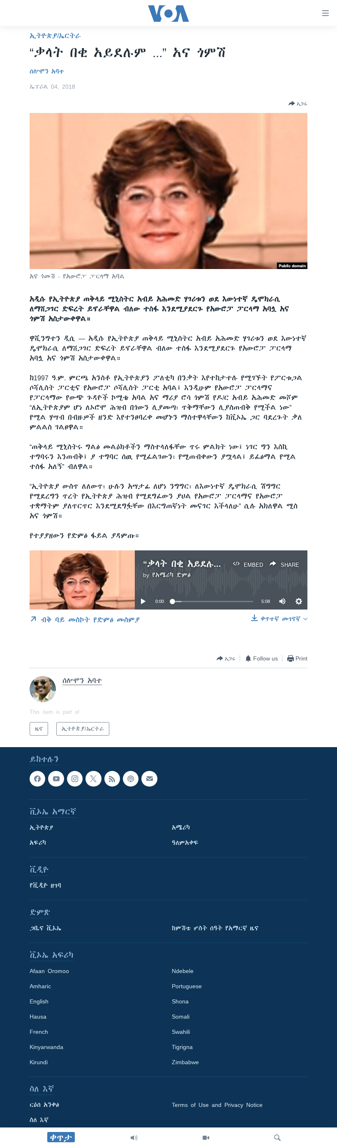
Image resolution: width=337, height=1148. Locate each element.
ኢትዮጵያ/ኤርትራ (55, 36)
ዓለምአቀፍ (185, 843)
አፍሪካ (38, 843)
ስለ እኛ (39, 1120)
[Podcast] (130, 779)
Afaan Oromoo (49, 971)
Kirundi (39, 1062)
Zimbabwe (185, 1062)
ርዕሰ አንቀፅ (44, 1105)
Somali (180, 1017)
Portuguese (187, 986)
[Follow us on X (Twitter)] (93, 779)
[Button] (298, 103)
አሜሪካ (181, 828)
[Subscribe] (149, 779)
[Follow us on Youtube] (56, 779)
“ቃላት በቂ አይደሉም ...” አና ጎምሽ (210, 564)
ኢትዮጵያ (41, 828)
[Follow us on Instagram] (75, 779)
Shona (180, 1001)
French (39, 1032)
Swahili (181, 1032)
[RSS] (112, 779)
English (39, 1001)
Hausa (38, 1017)
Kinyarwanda (46, 1047)
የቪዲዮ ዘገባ (45, 886)
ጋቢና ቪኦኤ (45, 928)
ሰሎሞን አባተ (47, 71)
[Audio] (134, 1137)
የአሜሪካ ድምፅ (171, 575)
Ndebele (183, 971)
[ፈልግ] (277, 1137)
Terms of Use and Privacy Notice (217, 1105)
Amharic (40, 986)
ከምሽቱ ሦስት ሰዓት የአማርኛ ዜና (215, 928)
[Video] (206, 1137)
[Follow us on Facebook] (37, 779)
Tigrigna (182, 1047)
